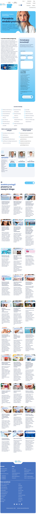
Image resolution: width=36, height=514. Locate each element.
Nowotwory (32, 195)
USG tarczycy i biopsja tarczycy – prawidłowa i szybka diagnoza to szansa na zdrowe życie (6, 416)
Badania (33, 5)
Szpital (9, 6)
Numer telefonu (23, 55)
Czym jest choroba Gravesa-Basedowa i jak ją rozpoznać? (6, 336)
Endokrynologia (4, 195)
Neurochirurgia (20, 490)
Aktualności (29, 1)
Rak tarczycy (31, 408)
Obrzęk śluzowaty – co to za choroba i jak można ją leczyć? (29, 283)
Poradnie (9, 4)
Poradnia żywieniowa (21, 495)
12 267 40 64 (4, 475)
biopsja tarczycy (6, 137)
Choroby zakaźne (3, 495)
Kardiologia (20, 485)
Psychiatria (20, 496)
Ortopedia (20, 493)
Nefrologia (20, 488)
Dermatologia (2, 496)
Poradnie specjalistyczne (16, 473)
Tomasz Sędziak (30, 161)
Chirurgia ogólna (3, 490)
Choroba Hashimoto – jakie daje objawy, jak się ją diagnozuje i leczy (30, 336)
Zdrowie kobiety (16, 302)
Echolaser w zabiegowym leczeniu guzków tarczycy (6, 392)
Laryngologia (20, 487)
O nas (23, 1)
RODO (25, 468)
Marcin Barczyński (12, 162)
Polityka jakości (26, 471)
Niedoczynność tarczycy (30, 438)
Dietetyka (1, 498)
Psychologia (20, 498)
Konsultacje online (32, 7)
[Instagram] (19, 504)
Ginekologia (9, 220)
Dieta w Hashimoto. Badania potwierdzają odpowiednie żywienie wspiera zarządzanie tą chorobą (17, 364)
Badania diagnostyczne (15, 476)
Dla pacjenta (29, 3)
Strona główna (5, 14)
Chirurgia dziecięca (3, 485)
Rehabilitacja (20, 499)
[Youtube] (17, 504)
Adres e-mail (29, 55)
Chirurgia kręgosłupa (3, 487)
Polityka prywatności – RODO (11, 508)
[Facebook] (14, 504)
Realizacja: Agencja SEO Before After (23, 508)
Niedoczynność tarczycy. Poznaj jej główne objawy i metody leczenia (6, 363)
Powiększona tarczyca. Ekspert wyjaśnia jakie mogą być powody (6, 202)
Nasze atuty (14, 471)
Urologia (19, 501)
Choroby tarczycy (4, 195)
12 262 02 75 (4, 477)
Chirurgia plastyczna (3, 493)
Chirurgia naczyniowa (3, 488)
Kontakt (34, 3)
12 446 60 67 (4, 478)
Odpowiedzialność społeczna (29, 473)
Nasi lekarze (28, 5)
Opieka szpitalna (14, 474)
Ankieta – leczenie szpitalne (28, 476)
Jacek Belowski (21, 161)
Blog (34, 1)
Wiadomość (23, 60)
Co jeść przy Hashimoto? (30, 308)
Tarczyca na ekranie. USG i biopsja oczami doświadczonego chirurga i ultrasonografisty (17, 229)
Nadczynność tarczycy (18, 438)
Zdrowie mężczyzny (31, 221)
